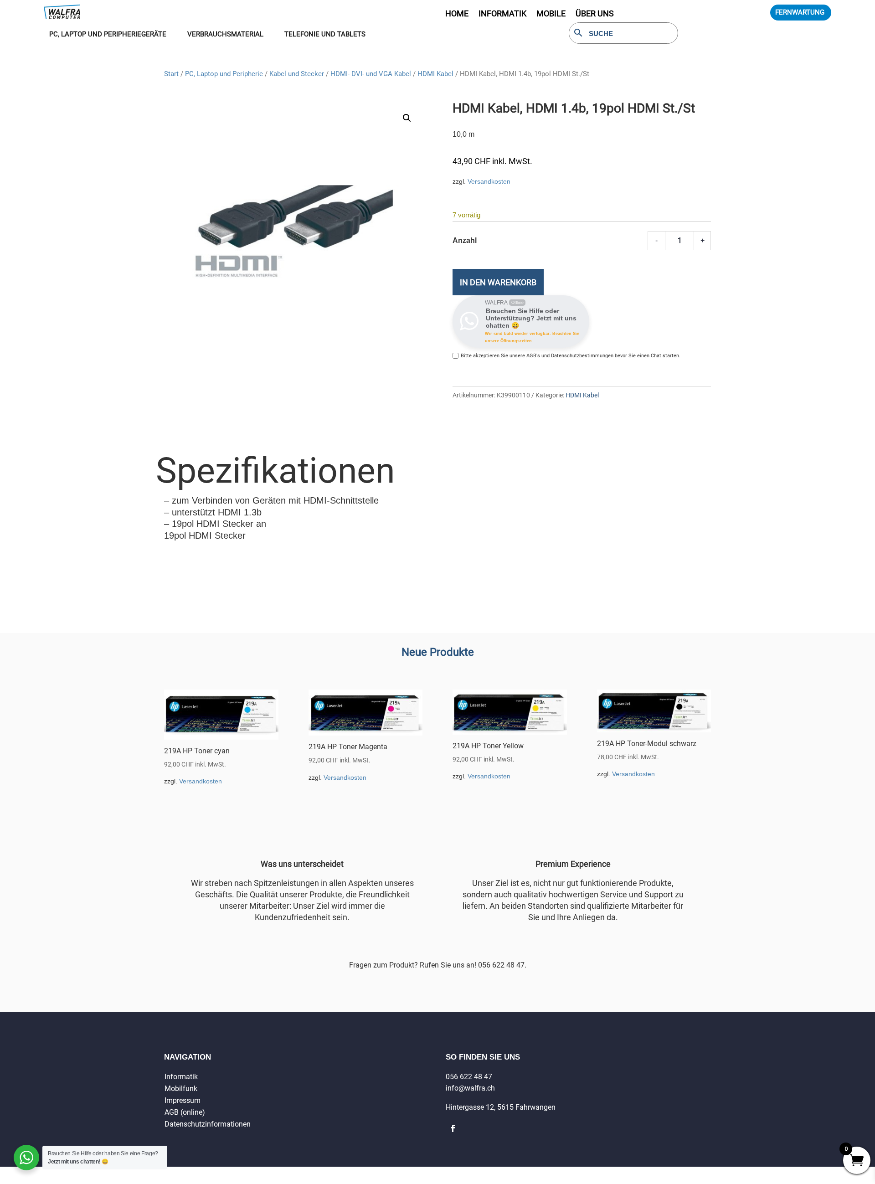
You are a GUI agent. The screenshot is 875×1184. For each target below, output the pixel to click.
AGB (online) (185, 1112)
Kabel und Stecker (296, 74)
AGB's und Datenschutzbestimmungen (569, 356)
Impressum (183, 1100)
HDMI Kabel (435, 74)
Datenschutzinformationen (208, 1124)
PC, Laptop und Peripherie (224, 74)
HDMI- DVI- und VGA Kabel (370, 74)
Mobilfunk (181, 1088)
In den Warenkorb (498, 282)
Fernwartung (799, 12)
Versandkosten (489, 181)
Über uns (595, 14)
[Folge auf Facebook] (453, 1128)
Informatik (181, 1076)
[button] (407, 118)
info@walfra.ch (470, 1088)
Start (171, 74)
